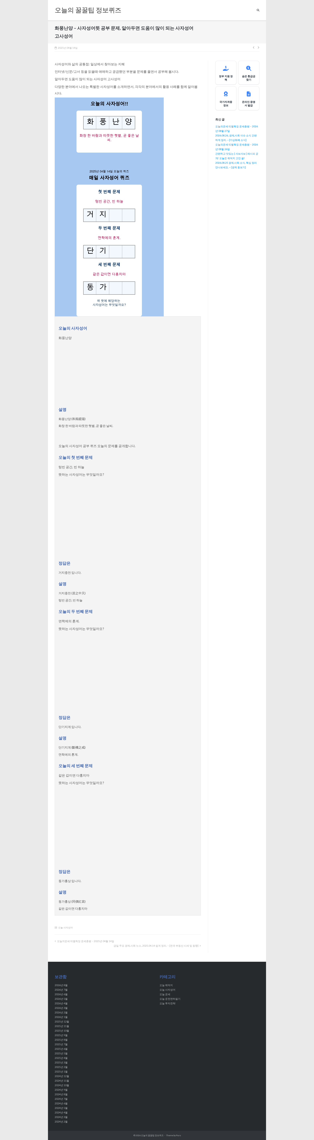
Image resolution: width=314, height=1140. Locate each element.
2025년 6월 (61, 1048)
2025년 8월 (61, 1039)
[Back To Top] (304, 1131)
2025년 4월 (61, 1057)
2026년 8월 (61, 985)
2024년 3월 (61, 1117)
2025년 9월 (61, 1035)
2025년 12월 (62, 1021)
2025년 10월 (62, 1030)
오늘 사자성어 (65, 927)
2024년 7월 (61, 1098)
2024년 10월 (62, 1085)
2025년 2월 (61, 1067)
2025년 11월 (62, 1026)
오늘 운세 (165, 994)
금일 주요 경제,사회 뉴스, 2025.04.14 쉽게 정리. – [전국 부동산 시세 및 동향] (156, 945)
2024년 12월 (62, 1076)
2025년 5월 (61, 1053)
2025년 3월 (61, 1062)
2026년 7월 (61, 989)
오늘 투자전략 (167, 1003)
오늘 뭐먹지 (166, 985)
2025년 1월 (61, 1071)
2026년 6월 (61, 994)
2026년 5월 (61, 998)
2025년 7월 (61, 1044)
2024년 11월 (62, 1080)
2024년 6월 (61, 1103)
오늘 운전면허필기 (170, 998)
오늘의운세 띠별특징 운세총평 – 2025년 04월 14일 (85, 941)
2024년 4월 (61, 1112)
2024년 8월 (61, 1094)
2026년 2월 (61, 1012)
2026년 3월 (61, 1007)
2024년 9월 (61, 1089)
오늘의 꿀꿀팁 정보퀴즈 (152, 1135)
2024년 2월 (61, 1121)
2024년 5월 (61, 1107)
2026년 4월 (61, 1003)
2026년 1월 (61, 1016)
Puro (178, 1135)
